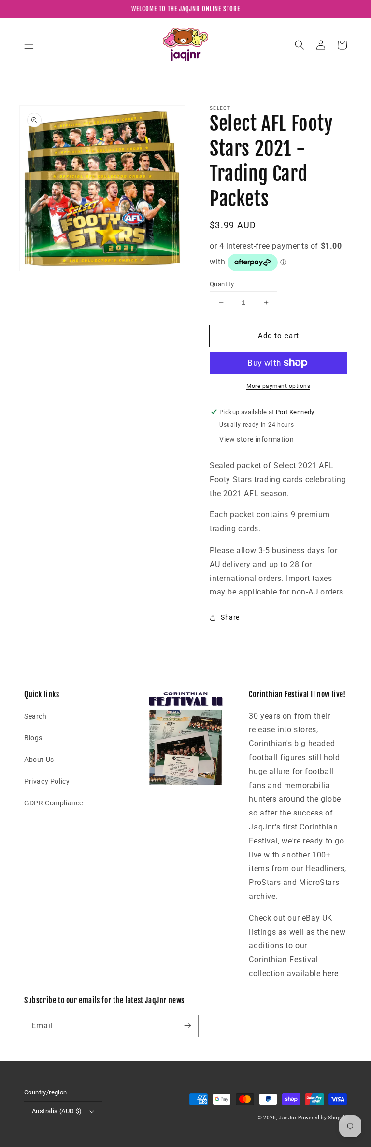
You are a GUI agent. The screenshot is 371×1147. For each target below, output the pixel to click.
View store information (256, 439)
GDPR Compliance (53, 803)
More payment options (278, 386)
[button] (29, 44)
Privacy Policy (47, 781)
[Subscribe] (187, 1025)
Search (35, 716)
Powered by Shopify (322, 1117)
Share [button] (230, 617)
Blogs (33, 738)
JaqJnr (287, 1117)
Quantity (222, 284)
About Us (39, 759)
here (330, 973)
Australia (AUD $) (57, 1111)
